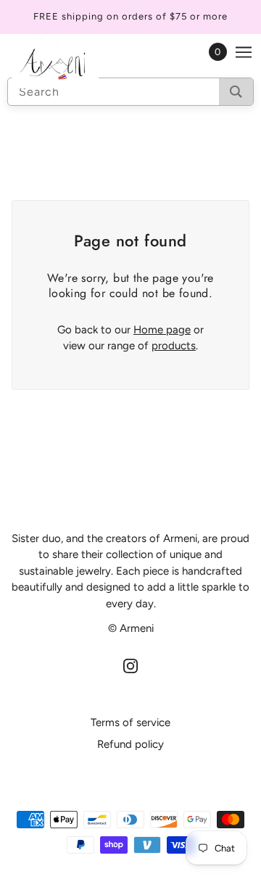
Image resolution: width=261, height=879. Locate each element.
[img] (130, 666)
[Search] (236, 91)
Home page (162, 329)
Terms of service (130, 722)
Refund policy (130, 744)
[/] (70, 63)
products (174, 345)
